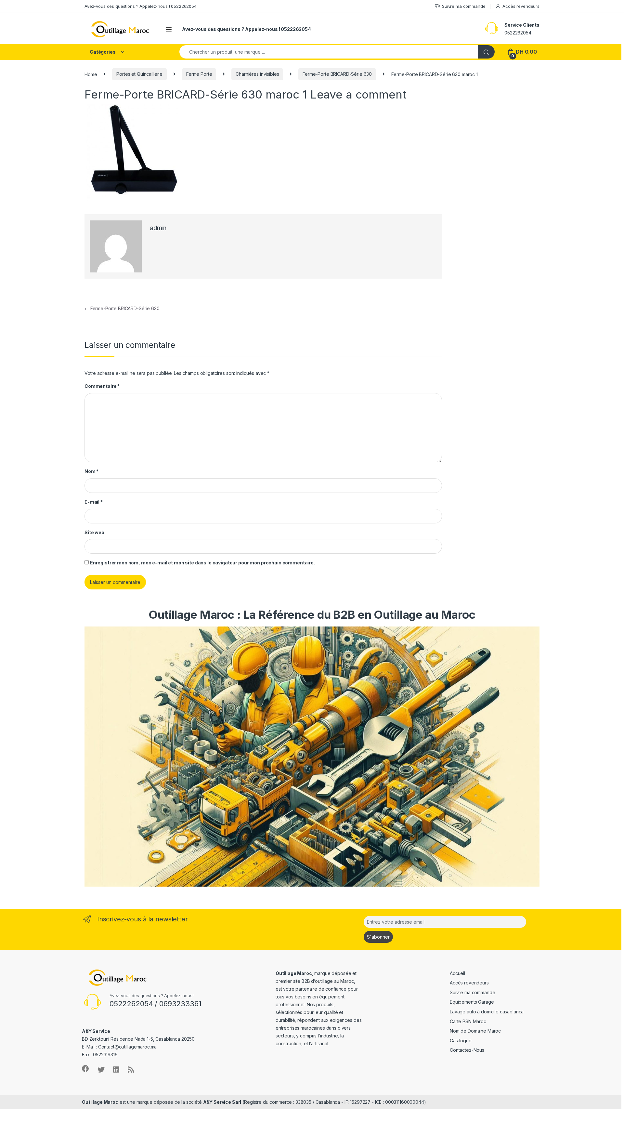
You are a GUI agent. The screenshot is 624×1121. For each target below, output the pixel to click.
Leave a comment (358, 94)
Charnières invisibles (257, 74)
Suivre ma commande (463, 6)
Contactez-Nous (467, 1050)
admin (158, 228)
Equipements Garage (472, 1002)
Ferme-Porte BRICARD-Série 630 (337, 74)
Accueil (457, 973)
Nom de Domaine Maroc (475, 1031)
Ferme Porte (199, 74)
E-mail (93, 502)
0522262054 (517, 32)
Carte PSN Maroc (468, 1021)
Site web (94, 532)
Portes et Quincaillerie (139, 74)
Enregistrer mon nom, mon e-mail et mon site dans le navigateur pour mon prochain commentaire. (202, 562)
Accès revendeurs (521, 6)
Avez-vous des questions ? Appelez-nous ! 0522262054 (140, 6)
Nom (91, 471)
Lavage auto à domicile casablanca (487, 1011)
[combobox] (328, 52)
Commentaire (102, 386)
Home (90, 74)
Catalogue (461, 1040)
